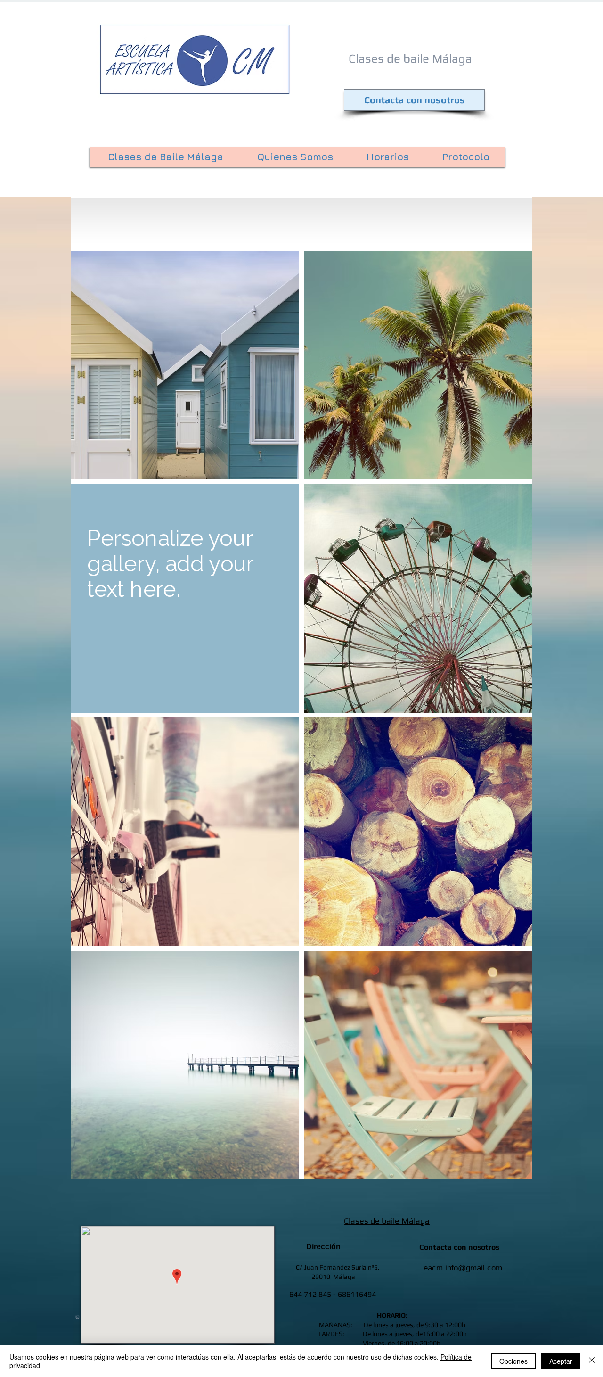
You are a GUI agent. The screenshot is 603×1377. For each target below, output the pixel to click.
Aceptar (560, 1361)
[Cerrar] (591, 1360)
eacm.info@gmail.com (463, 1267)
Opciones (513, 1361)
